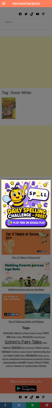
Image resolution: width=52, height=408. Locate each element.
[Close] (47, 183)
